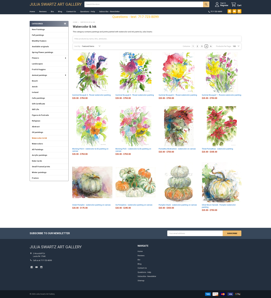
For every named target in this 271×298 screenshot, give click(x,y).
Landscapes (37, 64)
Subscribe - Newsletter (109, 11)
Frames (35, 178)
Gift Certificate (38, 104)
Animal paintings (39, 75)
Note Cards (37, 161)
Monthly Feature (39, 41)
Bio (52, 11)
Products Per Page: (223, 46)
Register (224, 5)
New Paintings (38, 29)
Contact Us (71, 11)
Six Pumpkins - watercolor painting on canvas (133, 205)
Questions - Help (87, 11)
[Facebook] (230, 11)
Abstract (36, 127)
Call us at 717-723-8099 (42, 260)
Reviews (43, 11)
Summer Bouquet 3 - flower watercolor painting (134, 95)
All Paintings (37, 149)
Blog (60, 11)
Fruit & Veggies (39, 69)
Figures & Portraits (40, 115)
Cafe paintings (38, 98)
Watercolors (37, 144)
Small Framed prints (41, 167)
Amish (35, 87)
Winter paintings (39, 172)
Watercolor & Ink (39, 138)
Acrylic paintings (39, 155)
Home (32, 11)
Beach (35, 81)
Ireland (35, 92)
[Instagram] (239, 11)
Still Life (35, 109)
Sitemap (141, 280)
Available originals (40, 46)
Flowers (35, 58)
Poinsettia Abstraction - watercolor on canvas (177, 149)
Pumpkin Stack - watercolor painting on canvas (178, 205)
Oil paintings (37, 132)
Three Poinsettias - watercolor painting (217, 149)
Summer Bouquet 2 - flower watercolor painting (178, 95)
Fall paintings (38, 35)
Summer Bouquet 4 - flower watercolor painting (91, 95)
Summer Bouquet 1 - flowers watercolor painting (221, 95)
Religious (36, 121)
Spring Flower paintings (42, 52)
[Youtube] (234, 11)
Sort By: (77, 46)
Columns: (186, 46)
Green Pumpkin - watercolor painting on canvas (91, 205)
